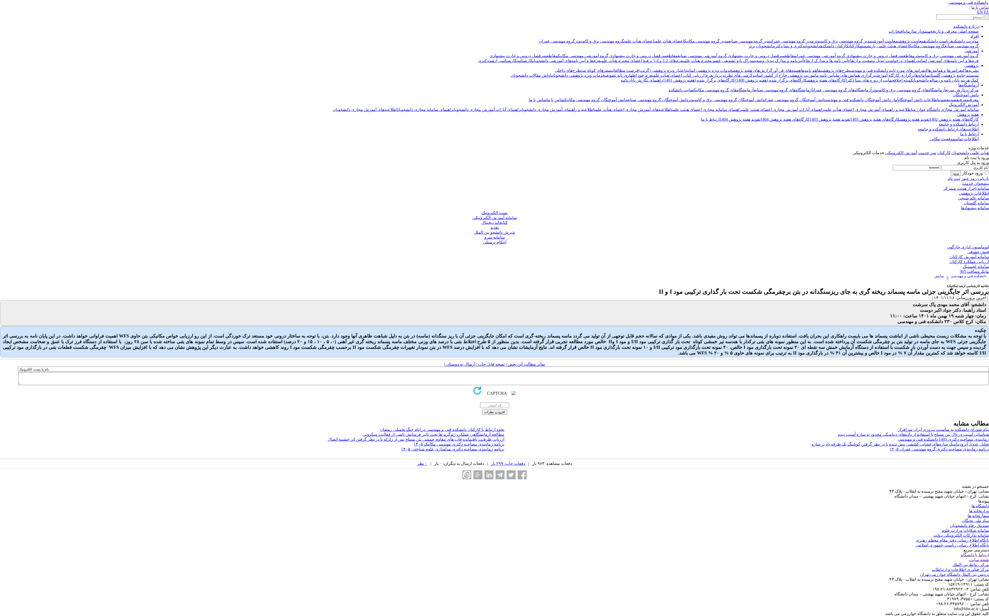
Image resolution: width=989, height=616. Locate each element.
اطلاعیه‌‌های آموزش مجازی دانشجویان (365, 109)
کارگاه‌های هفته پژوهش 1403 (875, 119)
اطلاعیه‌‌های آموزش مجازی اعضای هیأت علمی (633, 109)
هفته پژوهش (968, 114)
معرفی (974, 100)
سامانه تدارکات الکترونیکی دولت (961, 535)
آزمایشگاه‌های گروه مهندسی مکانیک (724, 90)
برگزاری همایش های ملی (854, 75)
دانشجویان (812, 46)
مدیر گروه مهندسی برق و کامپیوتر (843, 41)
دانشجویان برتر (761, 46)
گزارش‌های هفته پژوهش (752, 70)
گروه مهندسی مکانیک (927, 46)
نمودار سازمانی (916, 31)
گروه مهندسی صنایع (962, 46)
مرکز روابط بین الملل (970, 564)
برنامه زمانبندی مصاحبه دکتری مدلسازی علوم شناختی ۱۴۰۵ (452, 449)
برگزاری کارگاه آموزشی (895, 75)
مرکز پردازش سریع (962, 90)
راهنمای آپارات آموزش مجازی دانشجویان (487, 109)
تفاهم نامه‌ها (811, 70)
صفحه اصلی (968, 31)
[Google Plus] (477, 474)
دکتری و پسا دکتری (789, 46)
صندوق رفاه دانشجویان (969, 525)
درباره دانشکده (966, 26)
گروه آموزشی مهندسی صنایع (702, 56)
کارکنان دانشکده (834, 46)
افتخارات (896, 31)
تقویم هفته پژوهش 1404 (740, 119)
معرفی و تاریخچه (942, 31)
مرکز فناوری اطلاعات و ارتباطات (960, 569)
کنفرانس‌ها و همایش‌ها (946, 70)
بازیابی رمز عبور (975, 178)
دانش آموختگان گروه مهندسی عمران (795, 100)
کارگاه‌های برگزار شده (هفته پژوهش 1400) (771, 80)
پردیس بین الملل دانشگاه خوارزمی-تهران (954, 574)
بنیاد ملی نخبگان (975, 520)
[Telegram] (500, 474)
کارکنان (854, 46)
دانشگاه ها (980, 506)
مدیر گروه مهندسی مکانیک (706, 41)
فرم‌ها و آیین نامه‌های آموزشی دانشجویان (566, 60)
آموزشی (972, 51)
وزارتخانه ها (979, 511)
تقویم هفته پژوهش (915, 119)
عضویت (954, 100)
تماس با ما (980, 7)
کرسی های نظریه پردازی (732, 75)
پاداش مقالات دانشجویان (531, 75)
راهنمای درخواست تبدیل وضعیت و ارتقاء (882, 60)
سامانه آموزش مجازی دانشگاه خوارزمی (945, 109)
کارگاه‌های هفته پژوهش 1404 (784, 119)
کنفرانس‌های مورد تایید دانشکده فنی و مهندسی (888, 70)
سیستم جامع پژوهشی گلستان (954, 75)
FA (986, 12)
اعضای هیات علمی (669, 41)
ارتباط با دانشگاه (975, 555)
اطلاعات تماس (967, 139)
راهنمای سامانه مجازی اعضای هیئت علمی (707, 109)
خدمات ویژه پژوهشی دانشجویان (578, 75)
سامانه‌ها (922, 75)
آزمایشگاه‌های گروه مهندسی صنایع (783, 90)
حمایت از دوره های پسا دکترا (870, 80)
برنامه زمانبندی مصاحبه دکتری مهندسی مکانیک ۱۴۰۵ (459, 444)
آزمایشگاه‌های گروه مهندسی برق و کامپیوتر (908, 90)
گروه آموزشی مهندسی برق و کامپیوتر (947, 56)
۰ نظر (422, 463)
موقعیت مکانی (942, 139)
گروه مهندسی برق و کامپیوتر (599, 41)
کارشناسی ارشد (503, 60)
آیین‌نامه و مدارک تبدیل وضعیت (779, 60)
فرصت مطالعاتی (624, 70)
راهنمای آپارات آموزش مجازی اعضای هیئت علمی (783, 109)
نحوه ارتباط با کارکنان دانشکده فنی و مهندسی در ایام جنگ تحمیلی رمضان (442, 429)
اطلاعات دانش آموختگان (919, 100)
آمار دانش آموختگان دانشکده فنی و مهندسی (862, 100)
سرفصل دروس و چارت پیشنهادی (874, 56)
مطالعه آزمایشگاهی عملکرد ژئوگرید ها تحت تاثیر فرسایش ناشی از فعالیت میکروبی (433, 434)
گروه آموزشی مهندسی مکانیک (583, 56)
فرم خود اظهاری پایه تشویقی (628, 75)
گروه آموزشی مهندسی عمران (820, 56)
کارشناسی (525, 60)
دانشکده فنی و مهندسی (968, 2)
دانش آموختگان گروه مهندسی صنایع (657, 100)
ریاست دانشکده (937, 41)
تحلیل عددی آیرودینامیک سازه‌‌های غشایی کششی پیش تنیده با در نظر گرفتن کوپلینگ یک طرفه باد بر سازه (900, 444)
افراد (974, 36)
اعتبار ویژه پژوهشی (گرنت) (661, 70)
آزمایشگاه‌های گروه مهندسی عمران (842, 90)
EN (980, 12)
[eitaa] (466, 474)
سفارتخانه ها (978, 516)
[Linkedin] (488, 474)
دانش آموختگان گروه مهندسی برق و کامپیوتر (726, 100)
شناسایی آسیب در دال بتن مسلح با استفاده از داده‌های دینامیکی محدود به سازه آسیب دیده (913, 434)
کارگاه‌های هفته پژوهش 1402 (954, 119)
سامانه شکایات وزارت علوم (965, 530)
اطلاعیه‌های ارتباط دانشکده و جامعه (948, 129)
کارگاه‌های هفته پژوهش (826, 80)
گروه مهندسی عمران (557, 41)
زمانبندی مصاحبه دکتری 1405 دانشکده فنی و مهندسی (943, 439)
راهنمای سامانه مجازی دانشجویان (425, 109)
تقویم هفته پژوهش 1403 (829, 119)
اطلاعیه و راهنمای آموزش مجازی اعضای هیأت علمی (868, 109)
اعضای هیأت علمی (639, 41)
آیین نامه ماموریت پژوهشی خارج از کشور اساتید (793, 75)
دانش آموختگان (966, 95)
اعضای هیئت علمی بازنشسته (884, 46)
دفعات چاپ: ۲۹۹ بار (508, 463)
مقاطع (909, 56)
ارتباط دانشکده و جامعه (959, 124)
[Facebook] (522, 474)
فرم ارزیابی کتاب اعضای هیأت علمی (682, 75)
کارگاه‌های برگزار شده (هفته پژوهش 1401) (699, 80)
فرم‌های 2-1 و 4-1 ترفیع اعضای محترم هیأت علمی (641, 60)
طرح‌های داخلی (568, 70)
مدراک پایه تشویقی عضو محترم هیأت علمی (718, 60)
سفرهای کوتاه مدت (596, 70)
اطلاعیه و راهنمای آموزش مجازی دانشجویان (557, 109)
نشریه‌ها (972, 70)
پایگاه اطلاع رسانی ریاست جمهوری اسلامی (952, 545)
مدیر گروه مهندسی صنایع (749, 41)
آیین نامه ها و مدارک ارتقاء (826, 60)
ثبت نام (954, 178)
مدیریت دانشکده (965, 41)
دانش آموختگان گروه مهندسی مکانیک (596, 100)
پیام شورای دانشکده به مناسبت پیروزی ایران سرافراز (943, 429)
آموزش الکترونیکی (901, 153)
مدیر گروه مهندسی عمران (792, 41)
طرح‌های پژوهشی (836, 70)
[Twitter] (511, 474)
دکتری (483, 60)
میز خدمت (927, 153)
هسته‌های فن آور (786, 70)
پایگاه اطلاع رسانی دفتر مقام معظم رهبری (952, 540)
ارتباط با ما (710, 119)
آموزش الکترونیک (964, 104)
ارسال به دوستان (460, 364)
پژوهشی (971, 65)
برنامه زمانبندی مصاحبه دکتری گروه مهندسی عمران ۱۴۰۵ (939, 449)
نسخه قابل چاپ (491, 364)
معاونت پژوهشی (911, 41)
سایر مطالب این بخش (526, 364)
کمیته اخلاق (903, 80)
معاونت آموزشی (885, 41)
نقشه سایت (979, 560)
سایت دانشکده (681, 90)
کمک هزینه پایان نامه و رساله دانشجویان (946, 80)
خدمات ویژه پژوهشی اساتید (708, 70)
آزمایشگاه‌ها (968, 85)
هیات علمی (979, 153)
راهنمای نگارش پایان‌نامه (642, 80)
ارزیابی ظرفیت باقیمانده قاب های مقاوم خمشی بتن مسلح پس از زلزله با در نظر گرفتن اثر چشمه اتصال (416, 439)
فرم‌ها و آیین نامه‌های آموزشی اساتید (948, 60)
